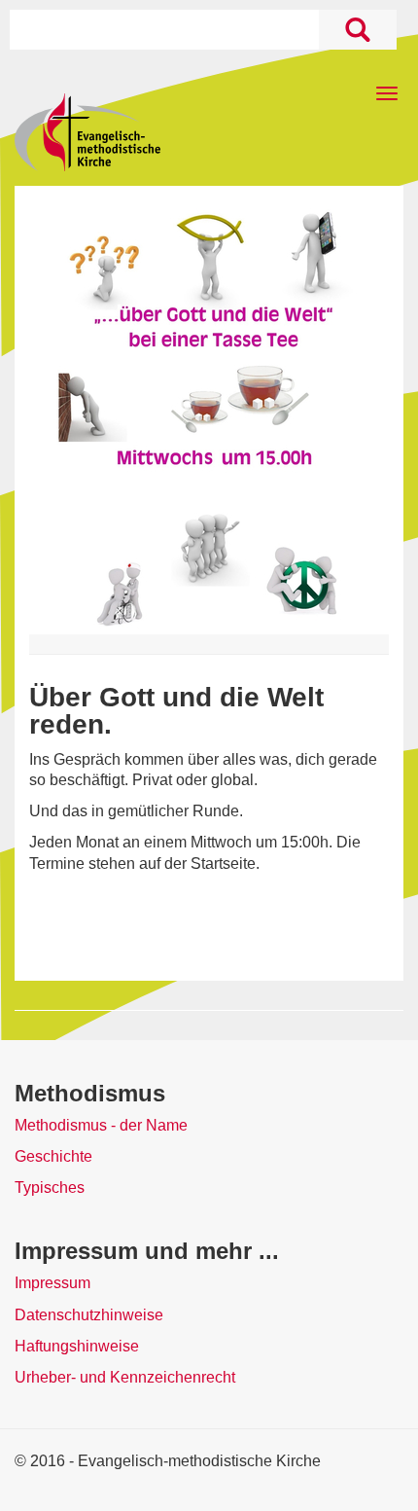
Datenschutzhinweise (89, 1315)
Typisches (50, 1187)
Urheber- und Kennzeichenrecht (125, 1377)
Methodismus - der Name (101, 1125)
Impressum (52, 1283)
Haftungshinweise (77, 1346)
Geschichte (53, 1156)
